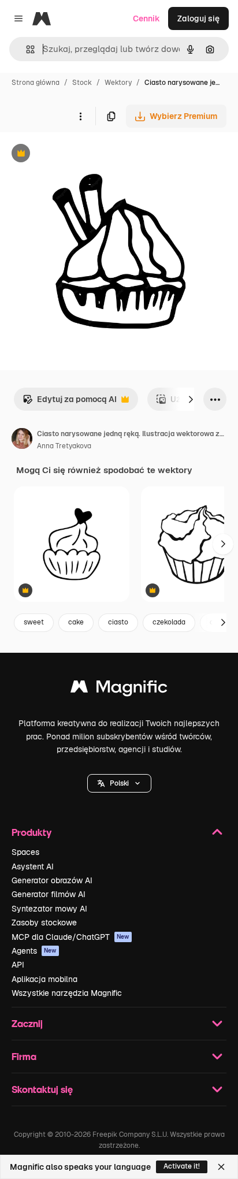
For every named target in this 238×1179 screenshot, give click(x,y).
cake (76, 622)
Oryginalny (80, 154)
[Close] (221, 1167)
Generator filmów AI (48, 894)
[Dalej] (190, 399)
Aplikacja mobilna (44, 979)
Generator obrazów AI (52, 880)
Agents (34, 951)
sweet (34, 622)
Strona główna (36, 82)
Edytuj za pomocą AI (70, 402)
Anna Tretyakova (64, 446)
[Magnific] (119, 689)
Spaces (25, 852)
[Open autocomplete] (26, 49)
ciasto (118, 622)
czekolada (169, 622)
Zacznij (27, 1023)
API (18, 964)
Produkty (31, 832)
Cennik (146, 18)
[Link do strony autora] (22, 440)
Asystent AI (33, 866)
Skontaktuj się (42, 1089)
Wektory (118, 82)
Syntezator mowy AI (49, 908)
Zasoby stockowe (44, 922)
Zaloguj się (198, 18)
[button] (119, 783)
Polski (119, 783)
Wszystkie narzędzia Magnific (67, 993)
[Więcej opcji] (80, 116)
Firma (24, 1056)
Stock (82, 82)
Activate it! (181, 1166)
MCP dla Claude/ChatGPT (70, 937)
